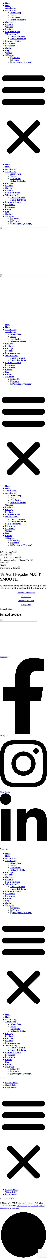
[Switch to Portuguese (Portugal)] (28, 62)
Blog (7, 50)
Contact (8, 48)
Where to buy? (11, 34)
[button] (23, 113)
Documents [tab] (26, 597)
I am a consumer (12, 31)
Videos (13, 15)
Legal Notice (10, 1087)
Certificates (15, 17)
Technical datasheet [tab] (26, 600)
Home (7, 3)
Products (9, 24)
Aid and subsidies (18, 20)
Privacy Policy (11, 1083)
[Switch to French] (28, 60)
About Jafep (10, 8)
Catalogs (9, 22)
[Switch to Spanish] (28, 57)
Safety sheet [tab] (26, 604)
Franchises (10, 43)
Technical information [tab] (26, 593)
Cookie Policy (11, 1085)
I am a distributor (18, 39)
